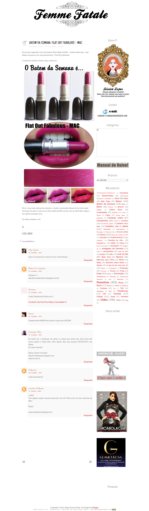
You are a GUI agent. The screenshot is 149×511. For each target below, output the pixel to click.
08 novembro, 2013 (35, 373)
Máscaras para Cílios (105, 260)
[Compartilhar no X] (27, 233)
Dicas (102, 234)
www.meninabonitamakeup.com (101, 509)
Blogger (95, 507)
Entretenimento (116, 237)
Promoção (119, 273)
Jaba (98, 251)
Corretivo (124, 221)
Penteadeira (112, 268)
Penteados (124, 268)
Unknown (32, 370)
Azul (117, 198)
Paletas (103, 268)
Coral (115, 221)
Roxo (99, 285)
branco (110, 207)
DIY (127, 235)
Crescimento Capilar (106, 223)
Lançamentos (108, 251)
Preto (99, 273)
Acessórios (124, 193)
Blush (99, 207)
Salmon (109, 285)
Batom (41, 46)
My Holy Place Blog (45, 302)
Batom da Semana (50, 46)
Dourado (103, 237)
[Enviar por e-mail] (23, 233)
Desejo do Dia (110, 232)
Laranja (102, 254)
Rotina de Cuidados (37, 268)
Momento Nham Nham (115, 262)
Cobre (107, 215)
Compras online (115, 218)
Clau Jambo (33, 250)
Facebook (32, 302)
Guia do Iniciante (102, 246)
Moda (99, 262)
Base (126, 198)
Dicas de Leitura (117, 235)
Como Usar (120, 215)
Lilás (111, 254)
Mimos (121, 260)
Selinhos (125, 285)
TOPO (113, 509)
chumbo (114, 212)
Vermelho (124, 297)
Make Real (106, 257)
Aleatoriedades (107, 196)
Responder (88, 260)
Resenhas (61, 46)
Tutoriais (117, 294)
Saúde (117, 285)
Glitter (113, 243)
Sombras (103, 288)
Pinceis (113, 271)
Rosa (120, 282)
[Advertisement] (45, 452)
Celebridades (102, 212)
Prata (122, 271)
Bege (123, 204)
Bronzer (121, 207)
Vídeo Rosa (106, 193)
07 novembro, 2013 (35, 252)
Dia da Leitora (122, 232)
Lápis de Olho (123, 251)
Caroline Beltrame (36, 388)
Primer (109, 274)
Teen (110, 291)
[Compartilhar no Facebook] (29, 233)
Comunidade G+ (60, 302)
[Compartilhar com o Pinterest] (31, 233)
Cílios (124, 212)
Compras (100, 218)
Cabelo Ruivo (115, 210)
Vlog (126, 300)
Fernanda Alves (35, 332)
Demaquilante (120, 229)
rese (110, 279)
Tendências (122, 291)
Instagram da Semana (112, 248)
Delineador (107, 229)
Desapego (100, 232)
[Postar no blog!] (25, 233)
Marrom (119, 257)
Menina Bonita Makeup (80, 509)
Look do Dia (122, 254)
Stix (114, 288)
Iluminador (114, 246)
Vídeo (104, 299)
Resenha (120, 279)
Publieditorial (101, 276)
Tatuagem (100, 291)
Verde (113, 297)
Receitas (113, 276)
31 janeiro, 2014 (35, 391)
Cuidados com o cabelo (116, 226)
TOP (104, 294)
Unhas (100, 296)
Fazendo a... (101, 243)
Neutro (99, 265)
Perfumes (103, 271)
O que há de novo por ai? (117, 265)
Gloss (122, 243)
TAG (122, 288)
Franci (31, 313)
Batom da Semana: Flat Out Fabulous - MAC (55, 42)
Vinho (118, 300)
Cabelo (99, 210)
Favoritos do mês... (116, 240)
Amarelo (108, 198)
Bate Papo (105, 201)
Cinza (99, 215)
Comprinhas (102, 221)
